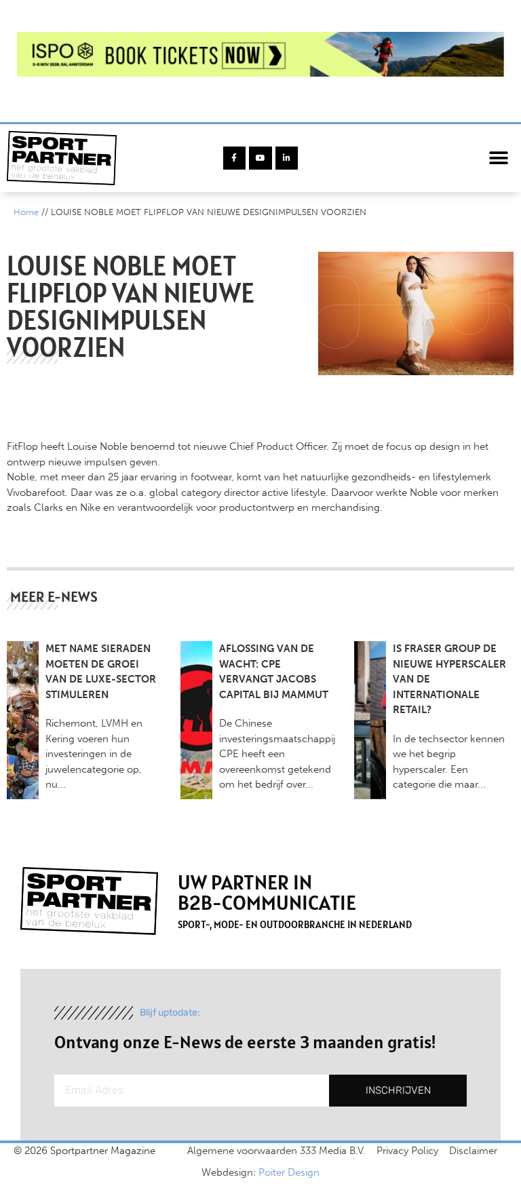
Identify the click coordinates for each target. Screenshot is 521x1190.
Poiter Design (289, 1172)
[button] (499, 158)
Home (26, 212)
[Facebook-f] (234, 158)
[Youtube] (260, 158)
